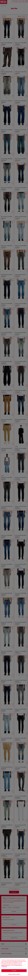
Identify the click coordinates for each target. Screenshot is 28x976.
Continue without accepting (14, 974)
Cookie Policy (4, 966)
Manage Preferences (5, 965)
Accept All (14, 970)
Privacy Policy (18, 965)
